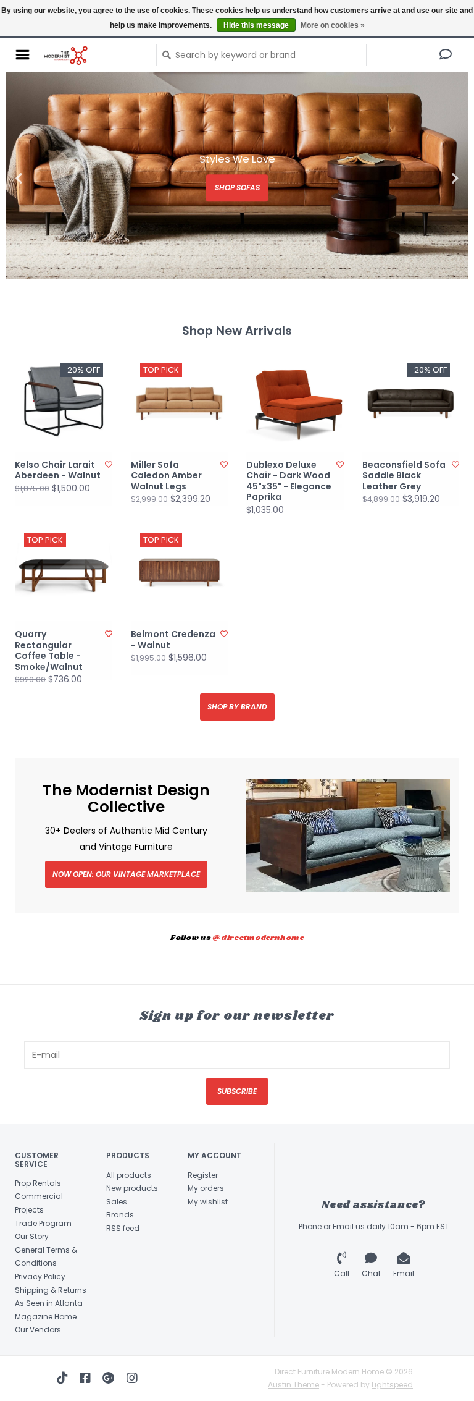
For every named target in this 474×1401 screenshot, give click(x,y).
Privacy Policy (40, 1276)
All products (128, 1175)
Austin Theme (293, 1384)
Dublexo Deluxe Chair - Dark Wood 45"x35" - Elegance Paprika (288, 481)
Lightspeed (392, 1384)
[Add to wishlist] (108, 464)
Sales (116, 1201)
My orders (206, 1188)
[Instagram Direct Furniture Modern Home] (132, 1378)
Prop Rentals (38, 1183)
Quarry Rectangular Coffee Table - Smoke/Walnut (49, 650)
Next (428, 178)
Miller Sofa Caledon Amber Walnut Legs (166, 476)
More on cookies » (333, 25)
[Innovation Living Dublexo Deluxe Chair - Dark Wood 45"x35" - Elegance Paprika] (295, 403)
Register (203, 1175)
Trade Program (43, 1223)
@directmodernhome (258, 938)
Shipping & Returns (50, 1290)
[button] (445, 55)
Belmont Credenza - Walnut (173, 640)
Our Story (32, 1236)
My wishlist (208, 1201)
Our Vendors (38, 1329)
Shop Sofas (237, 187)
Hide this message (256, 25)
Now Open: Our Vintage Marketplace (126, 874)
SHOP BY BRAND (237, 706)
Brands (120, 1214)
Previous (46, 178)
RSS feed (122, 1228)
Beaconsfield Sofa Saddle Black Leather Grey (404, 476)
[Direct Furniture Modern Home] (90, 55)
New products (132, 1188)
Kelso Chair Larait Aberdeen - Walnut (58, 470)
